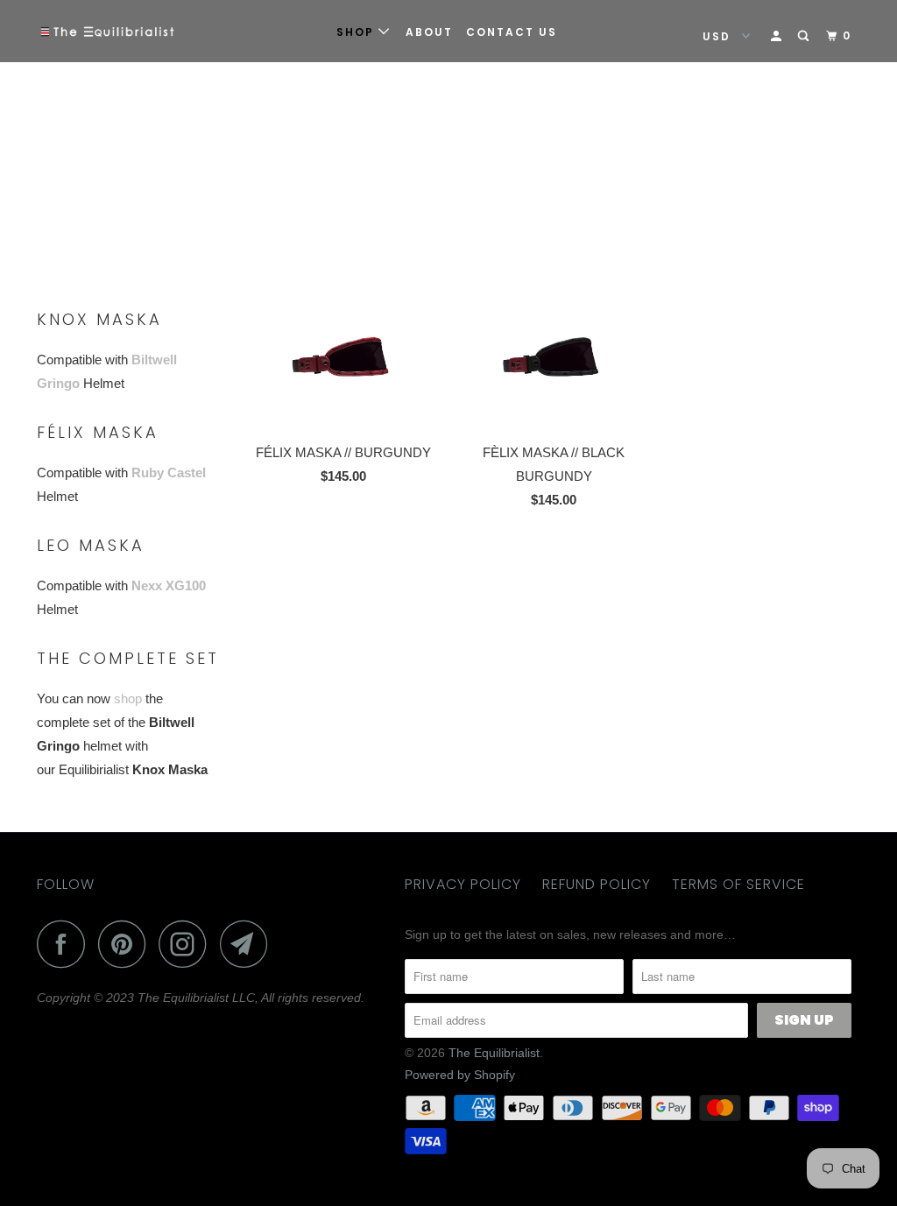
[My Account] (777, 36)
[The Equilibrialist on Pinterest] (126, 944)
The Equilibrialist (494, 1053)
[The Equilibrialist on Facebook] (66, 944)
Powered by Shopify (460, 1075)
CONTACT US (511, 32)
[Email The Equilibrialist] (249, 944)
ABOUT (429, 32)
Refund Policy (596, 884)
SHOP (357, 32)
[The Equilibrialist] (107, 31)
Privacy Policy (463, 884)
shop (128, 698)
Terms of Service (738, 884)
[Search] (805, 36)
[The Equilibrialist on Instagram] (187, 944)
